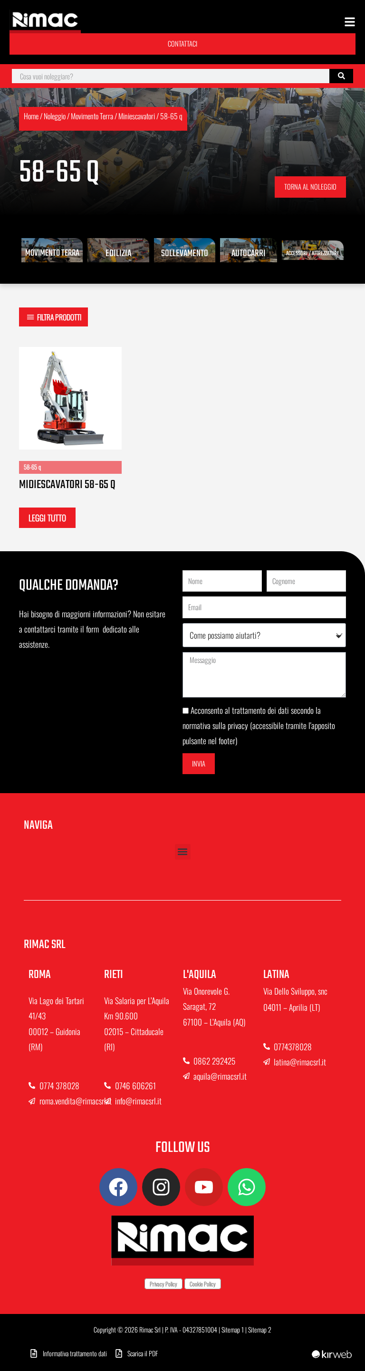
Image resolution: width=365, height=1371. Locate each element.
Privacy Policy (163, 1284)
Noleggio (55, 116)
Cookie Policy (203, 1284)
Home (31, 116)
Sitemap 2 (259, 1329)
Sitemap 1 (232, 1329)
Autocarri (248, 253)
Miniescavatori (136, 116)
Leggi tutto (47, 517)
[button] (183, 852)
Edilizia (118, 253)
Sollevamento (184, 253)
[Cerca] (341, 76)
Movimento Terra (92, 116)
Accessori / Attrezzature (312, 254)
